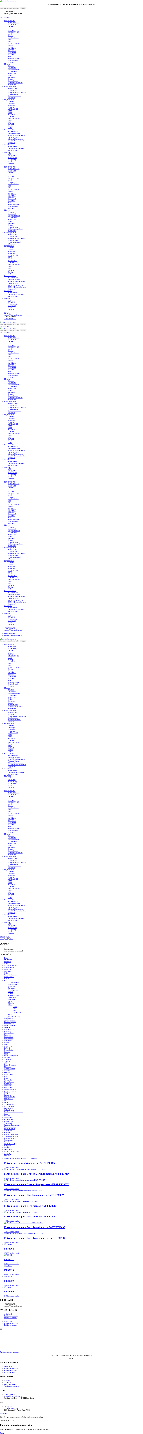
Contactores (12, 84)
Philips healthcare (14, 133)
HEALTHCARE (10, 130)
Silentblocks (12, 997)
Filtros (11, 939)
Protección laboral (10, 1127)
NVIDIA (7, 1093)
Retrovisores (12, 984)
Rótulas (10, 994)
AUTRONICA (13, 38)
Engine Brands (9, 99)
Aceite (15, 1007)
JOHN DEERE (13, 116)
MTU (10, 122)
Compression (12, 146)
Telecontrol (12, 68)
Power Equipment (10, 86)
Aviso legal (8, 1314)
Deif (9, 39)
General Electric (13, 58)
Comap (10, 36)
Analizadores (12, 71)
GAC (10, 56)
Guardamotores (9, 967)
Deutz (10, 113)
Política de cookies (10, 1318)
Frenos (10, 1001)
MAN (10, 111)
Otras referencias (13, 1016)
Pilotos (10, 992)
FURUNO (11, 156)
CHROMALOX (13, 23)
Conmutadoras (13, 81)
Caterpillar (11, 105)
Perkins (10, 126)
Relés (10, 75)
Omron (10, 47)
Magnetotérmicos (14, 69)
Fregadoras (8, 1132)
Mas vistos (7, 971)
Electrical (7, 64)
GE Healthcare (13, 131)
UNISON (11, 54)
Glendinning (12, 158)
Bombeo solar (8, 1039)
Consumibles (8, 1037)
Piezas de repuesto (10, 1065)
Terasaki (11, 26)
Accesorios (8, 1147)
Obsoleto (11, 62)
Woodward (12, 53)
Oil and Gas (8, 145)
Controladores (13, 94)
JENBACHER (13, 109)
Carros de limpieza (10, 975)
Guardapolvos (13, 990)
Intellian (11, 163)
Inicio (2, 939)
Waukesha (11, 103)
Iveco (10, 120)
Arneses (7, 1042)
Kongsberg (12, 160)
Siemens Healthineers (15, 139)
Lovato (10, 45)
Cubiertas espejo (13, 995)
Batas (6, 1054)
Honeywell (12, 24)
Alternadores (12, 90)
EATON (11, 30)
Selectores (11, 77)
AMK (10, 34)
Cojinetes (11, 986)
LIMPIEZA (8, 960)
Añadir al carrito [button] (13, 1167)
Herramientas (8, 1050)
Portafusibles (8, 1119)
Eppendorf (11, 143)
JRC (9, 154)
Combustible (17, 1012)
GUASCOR (12, 114)
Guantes (7, 1070)
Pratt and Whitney (14, 118)
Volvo (10, 128)
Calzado (7, 1142)
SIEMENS (12, 51)
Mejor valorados (9, 1025)
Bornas (10, 79)
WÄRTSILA (8, 1099)
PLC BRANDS (9, 21)
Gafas (6, 973)
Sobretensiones (9, 1104)
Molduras (11, 999)
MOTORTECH (13, 32)
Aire (14, 1010)
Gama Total (8, 969)
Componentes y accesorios (17, 92)
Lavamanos (8, 1087)
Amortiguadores (13, 982)
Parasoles (11, 988)
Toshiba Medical (13, 137)
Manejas (11, 1003)
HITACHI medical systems (17, 141)
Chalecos (7, 1027)
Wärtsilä (11, 101)
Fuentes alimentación (11, 1134)
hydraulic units (13, 150)
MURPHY (12, 49)
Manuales (11, 98)
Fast (6, 939)
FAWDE (11, 124)
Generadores (12, 88)
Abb (9, 28)
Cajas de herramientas (11, 965)
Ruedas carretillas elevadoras (13, 1112)
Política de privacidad (11, 1316)
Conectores (12, 73)
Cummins (11, 107)
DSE (10, 41)
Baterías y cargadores (15, 83)
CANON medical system (16, 135)
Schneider (7, 1059)
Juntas (6, 1102)
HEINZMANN (13, 43)
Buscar (23, 8)
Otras (10, 1014)
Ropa (6, 958)
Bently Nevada (13, 60)
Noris (10, 161)
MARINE (7, 152)
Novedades (8, 1040)
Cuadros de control (14, 96)
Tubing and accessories (16, 148)
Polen (14, 1009)
